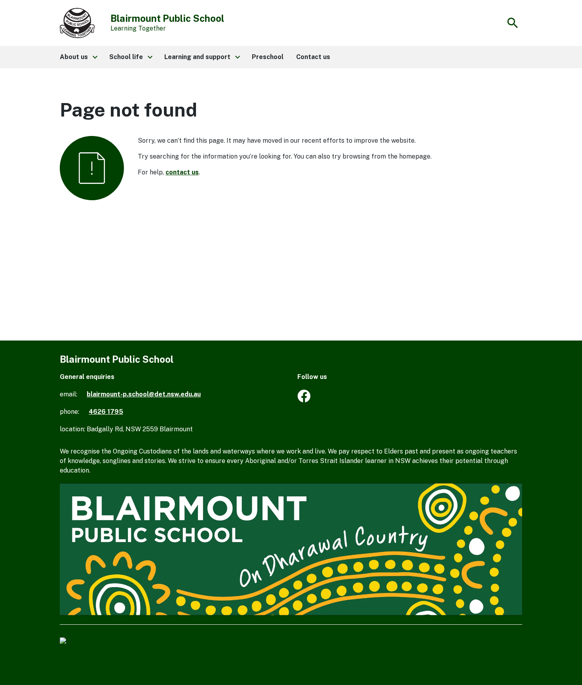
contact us (182, 172)
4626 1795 (106, 411)
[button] (78, 57)
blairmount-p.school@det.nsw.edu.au (144, 394)
